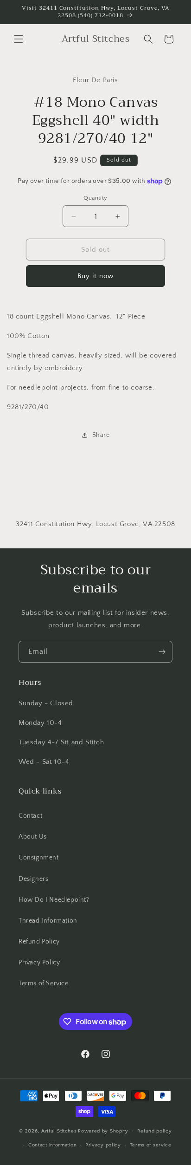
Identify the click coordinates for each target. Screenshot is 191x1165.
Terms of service (151, 1145)
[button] (18, 39)
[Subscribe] (162, 652)
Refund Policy (39, 941)
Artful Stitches (59, 1130)
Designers (33, 879)
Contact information (52, 1145)
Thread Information (48, 920)
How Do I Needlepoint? (54, 900)
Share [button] (101, 435)
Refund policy (154, 1131)
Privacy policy (103, 1145)
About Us (33, 836)
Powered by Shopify (103, 1130)
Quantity (95, 198)
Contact (30, 816)
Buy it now (95, 276)
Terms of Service (44, 983)
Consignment (39, 857)
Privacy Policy (39, 962)
